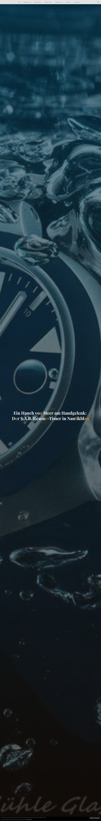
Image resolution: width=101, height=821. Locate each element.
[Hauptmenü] (98, 2)
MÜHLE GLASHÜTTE (50, 408)
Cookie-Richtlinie (29, 819)
